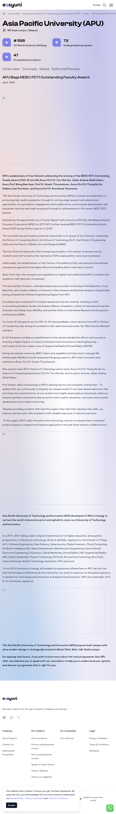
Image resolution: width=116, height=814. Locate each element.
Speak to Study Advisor (43, 764)
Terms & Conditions (58, 798)
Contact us (8, 744)
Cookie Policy (17, 798)
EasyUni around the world (93, 799)
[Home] (3, 13)
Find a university (39, 738)
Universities (14, 13)
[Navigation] (111, 5)
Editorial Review (66, 69)
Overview (11, 69)
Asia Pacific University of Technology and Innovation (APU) (51, 13)
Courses (29, 69)
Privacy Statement (34, 798)
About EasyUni (9, 738)
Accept (11, 805)
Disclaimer (94, 750)
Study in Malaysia (39, 770)
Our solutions (67, 738)
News (86, 13)
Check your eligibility (41, 777)
